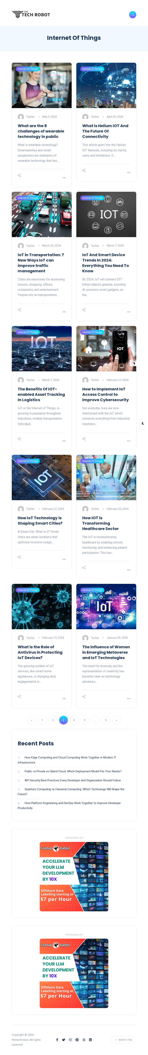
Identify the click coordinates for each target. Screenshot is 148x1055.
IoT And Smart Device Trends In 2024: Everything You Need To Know (105, 263)
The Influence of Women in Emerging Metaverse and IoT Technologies (106, 652)
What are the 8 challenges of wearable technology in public (41, 131)
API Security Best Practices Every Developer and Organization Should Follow (73, 780)
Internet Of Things (28, 69)
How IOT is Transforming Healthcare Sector (100, 523)
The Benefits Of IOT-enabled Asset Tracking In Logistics (41, 394)
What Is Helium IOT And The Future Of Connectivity (105, 131)
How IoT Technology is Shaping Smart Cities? (40, 520)
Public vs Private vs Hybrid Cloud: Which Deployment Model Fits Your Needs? (73, 771)
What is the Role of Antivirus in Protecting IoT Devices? (40, 652)
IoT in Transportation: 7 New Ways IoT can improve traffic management (41, 263)
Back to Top (125, 1039)
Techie (30, 116)
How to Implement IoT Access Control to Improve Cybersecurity (105, 394)
